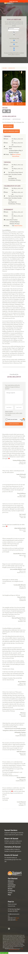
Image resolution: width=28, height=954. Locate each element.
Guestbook (20, 103)
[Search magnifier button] (14, 32)
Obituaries (11, 881)
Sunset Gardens (18, 225)
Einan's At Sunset (11, 839)
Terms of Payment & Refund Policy (16, 949)
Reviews (10, 889)
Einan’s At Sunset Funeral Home (16, 155)
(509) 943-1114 (13, 1)
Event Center (11, 887)
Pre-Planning (11, 890)
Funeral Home (11, 885)
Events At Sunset (11, 855)
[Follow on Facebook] (9, 929)
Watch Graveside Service (11, 131)
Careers (10, 892)
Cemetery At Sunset (12, 847)
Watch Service (8, 126)
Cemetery (10, 883)
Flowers (9, 103)
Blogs (9, 894)
